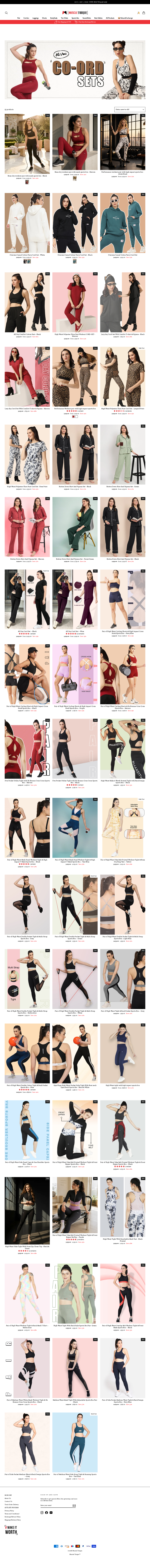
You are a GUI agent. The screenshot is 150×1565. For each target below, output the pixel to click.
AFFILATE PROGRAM (12, 1507)
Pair (18, 18)
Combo (26, 18)
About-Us (8, 1498)
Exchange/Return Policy (13, 1517)
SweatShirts (86, 18)
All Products (110, 18)
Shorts (44, 18)
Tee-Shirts (64, 18)
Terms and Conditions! (12, 1514)
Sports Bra (75, 18)
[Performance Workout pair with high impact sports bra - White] (76, 416)
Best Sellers (98, 18)
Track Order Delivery (12, 1504)
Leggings (35, 18)
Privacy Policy (9, 1511)
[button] (72, 411)
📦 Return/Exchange (125, 18)
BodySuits (53, 18)
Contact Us (8, 1501)
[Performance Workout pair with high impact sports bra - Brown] (73, 416)
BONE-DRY (8, 1495)
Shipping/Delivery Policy (13, 1520)
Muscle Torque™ (75, 1554)
